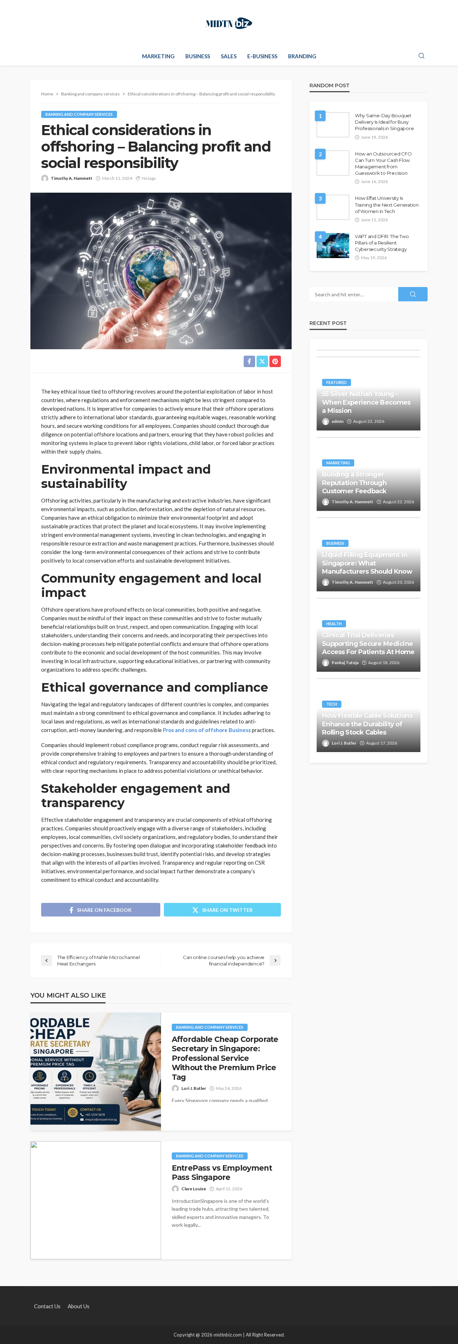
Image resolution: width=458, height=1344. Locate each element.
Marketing (158, 56)
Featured (336, 382)
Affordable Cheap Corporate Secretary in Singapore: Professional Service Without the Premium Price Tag (225, 1058)
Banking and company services (79, 114)
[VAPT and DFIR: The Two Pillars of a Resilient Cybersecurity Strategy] (333, 245)
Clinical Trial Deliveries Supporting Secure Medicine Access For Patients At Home (368, 643)
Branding (302, 56)
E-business (262, 56)
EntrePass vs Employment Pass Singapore (222, 1172)
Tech (331, 704)
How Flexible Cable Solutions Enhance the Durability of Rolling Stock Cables (367, 724)
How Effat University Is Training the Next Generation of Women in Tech (387, 204)
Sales (229, 56)
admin (338, 421)
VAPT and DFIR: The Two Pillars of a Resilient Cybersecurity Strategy (382, 242)
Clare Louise (193, 1188)
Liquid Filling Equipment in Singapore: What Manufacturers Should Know (367, 563)
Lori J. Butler (193, 1088)
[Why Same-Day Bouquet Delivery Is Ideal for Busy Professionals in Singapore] (333, 124)
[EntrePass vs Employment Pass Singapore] (95, 1200)
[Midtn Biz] (229, 23)
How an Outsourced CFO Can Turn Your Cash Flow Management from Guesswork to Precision (383, 163)
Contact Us (47, 1306)
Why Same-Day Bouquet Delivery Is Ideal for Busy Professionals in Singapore (384, 122)
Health (334, 623)
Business (197, 56)
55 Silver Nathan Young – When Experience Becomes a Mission (366, 402)
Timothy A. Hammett (71, 178)
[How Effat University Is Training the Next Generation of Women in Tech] (333, 207)
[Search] (421, 56)
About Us (78, 1306)
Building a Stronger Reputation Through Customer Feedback (354, 482)
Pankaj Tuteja (345, 662)
